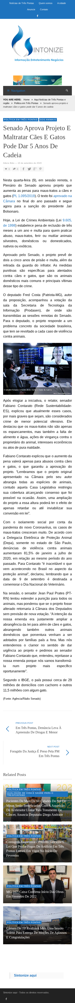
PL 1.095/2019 (24, 196)
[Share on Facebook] (23, 169)
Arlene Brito (8, 163)
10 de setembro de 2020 (30, 163)
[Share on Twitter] (28, 169)
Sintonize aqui (25, 975)
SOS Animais (48, 119)
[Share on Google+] (34, 169)
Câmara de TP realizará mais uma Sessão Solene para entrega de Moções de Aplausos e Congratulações (36, 932)
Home (27, 99)
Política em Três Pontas (26, 103)
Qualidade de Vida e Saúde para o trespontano (30, 794)
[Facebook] (37, 16)
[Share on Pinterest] (40, 169)
